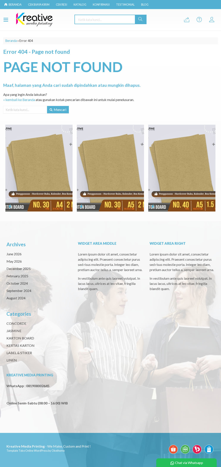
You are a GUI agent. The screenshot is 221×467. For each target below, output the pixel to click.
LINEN (11, 360)
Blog (144, 4)
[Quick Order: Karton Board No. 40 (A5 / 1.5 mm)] (123, 206)
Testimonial (125, 4)
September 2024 (18, 291)
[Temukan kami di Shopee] (173, 453)
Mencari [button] (59, 109)
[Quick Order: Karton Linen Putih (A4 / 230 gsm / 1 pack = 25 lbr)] (195, 186)
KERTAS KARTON (20, 345)
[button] (140, 19)
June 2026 (14, 254)
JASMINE (13, 331)
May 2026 (14, 261)
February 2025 (17, 276)
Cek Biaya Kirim (38, 4)
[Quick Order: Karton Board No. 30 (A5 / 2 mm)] (52, 206)
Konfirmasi (101, 4)
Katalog (80, 4)
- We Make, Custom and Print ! (48, 446)
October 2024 (17, 283)
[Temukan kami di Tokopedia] (185, 453)
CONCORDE (16, 323)
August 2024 (15, 298)
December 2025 (18, 269)
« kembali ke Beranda (19, 100)
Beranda (15, 4)
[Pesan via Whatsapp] (186, 20)
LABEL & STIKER (19, 353)
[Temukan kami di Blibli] (209, 453)
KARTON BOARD (20, 338)
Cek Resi (61, 4)
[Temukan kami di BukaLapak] (197, 453)
